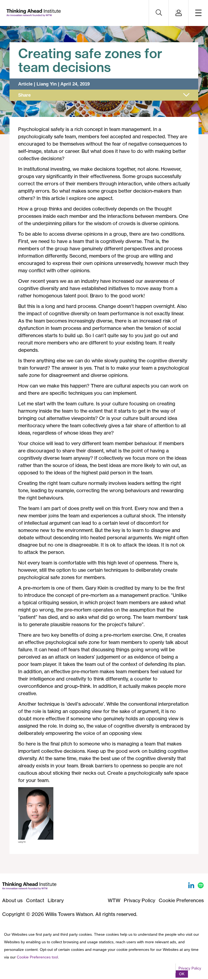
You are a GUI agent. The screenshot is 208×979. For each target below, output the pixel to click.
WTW (114, 900)
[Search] (158, 13)
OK (181, 974)
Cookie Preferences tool (37, 957)
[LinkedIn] (192, 886)
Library (56, 900)
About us (12, 900)
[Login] (178, 13)
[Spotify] (201, 886)
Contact (35, 900)
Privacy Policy (139, 900)
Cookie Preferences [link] (181, 900)
